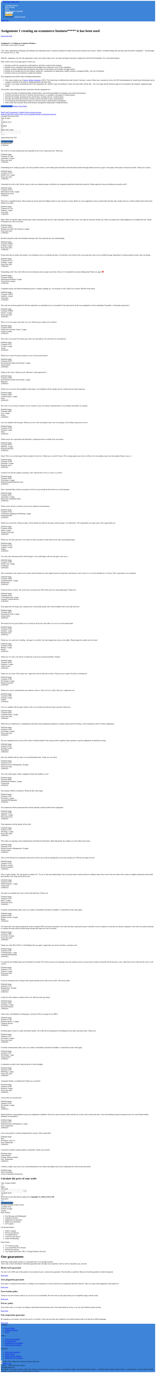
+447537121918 (19, 17)
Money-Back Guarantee (13, 1345)
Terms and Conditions (12, 1339)
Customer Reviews (11, 5)
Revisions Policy (10, 1341)
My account (9, 13)
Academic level (6, 122)
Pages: (3, 1187)
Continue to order (7, 106)
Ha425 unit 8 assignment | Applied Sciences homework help (21, 112)
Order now (8, 15)
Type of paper (5, 118)
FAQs (7, 9)
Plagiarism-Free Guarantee (14, 11)
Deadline (4, 126)
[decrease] (4, 134)
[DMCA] (6, 1363)
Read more (4, 1275)
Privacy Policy (10, 1354)
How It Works (10, 7)
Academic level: (6, 1193)
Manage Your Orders (20, 106)
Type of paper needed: (8, 1183)
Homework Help (6, 36)
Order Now (5, 20)
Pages (3, 130)
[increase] (2, 134)
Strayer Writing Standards (32, 80)
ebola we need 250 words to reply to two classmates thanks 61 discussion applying (28, 114)
